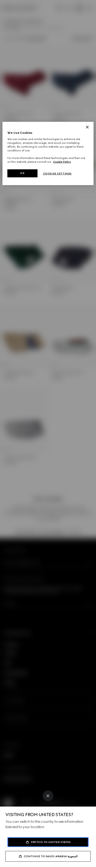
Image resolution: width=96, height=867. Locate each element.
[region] (48, 153)
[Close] (48, 796)
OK (22, 173)
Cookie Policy (62, 161)
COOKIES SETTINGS (57, 173)
